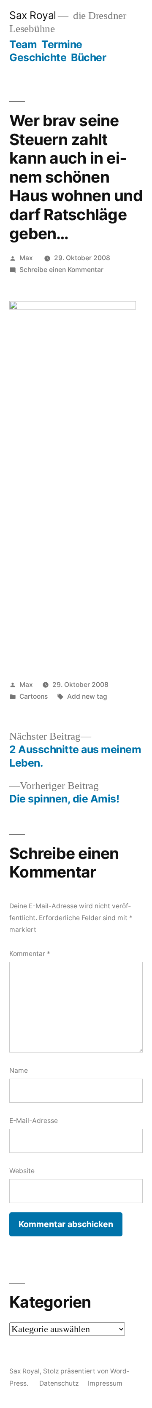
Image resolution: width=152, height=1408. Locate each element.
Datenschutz (59, 1383)
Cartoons (33, 696)
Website (22, 1171)
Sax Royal (32, 15)
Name (18, 1070)
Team (23, 44)
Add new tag (87, 696)
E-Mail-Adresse (33, 1121)
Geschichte (37, 57)
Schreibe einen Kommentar (61, 270)
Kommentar (29, 954)
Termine (61, 44)
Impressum (105, 1383)
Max (26, 258)
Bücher (88, 57)
